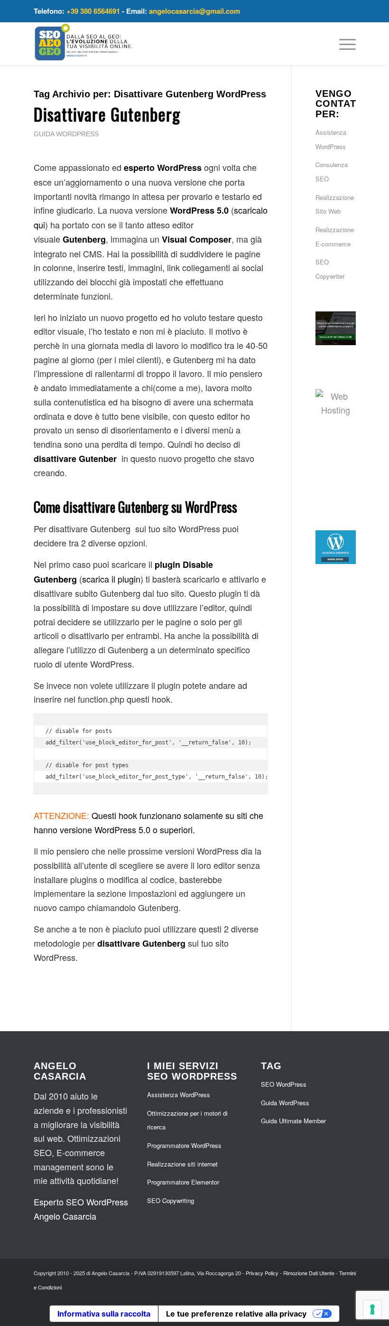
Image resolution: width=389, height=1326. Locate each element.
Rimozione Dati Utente (308, 1273)
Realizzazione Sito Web (334, 204)
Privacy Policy (262, 1273)
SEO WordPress (283, 1084)
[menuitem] (343, 43)
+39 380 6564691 (93, 11)
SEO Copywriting (170, 1200)
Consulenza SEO (331, 171)
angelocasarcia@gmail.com (194, 11)
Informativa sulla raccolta (103, 1313)
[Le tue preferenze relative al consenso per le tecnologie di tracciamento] (372, 1309)
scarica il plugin (111, 579)
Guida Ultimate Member (293, 1120)
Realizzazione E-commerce (334, 236)
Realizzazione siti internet (182, 1163)
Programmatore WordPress (184, 1145)
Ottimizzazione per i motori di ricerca (187, 1120)
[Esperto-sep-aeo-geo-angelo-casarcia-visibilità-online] (84, 43)
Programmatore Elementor (183, 1181)
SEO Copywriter (329, 269)
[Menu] (343, 43)
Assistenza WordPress (330, 139)
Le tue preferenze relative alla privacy (236, 1313)
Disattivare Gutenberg (107, 113)
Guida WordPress (66, 134)
